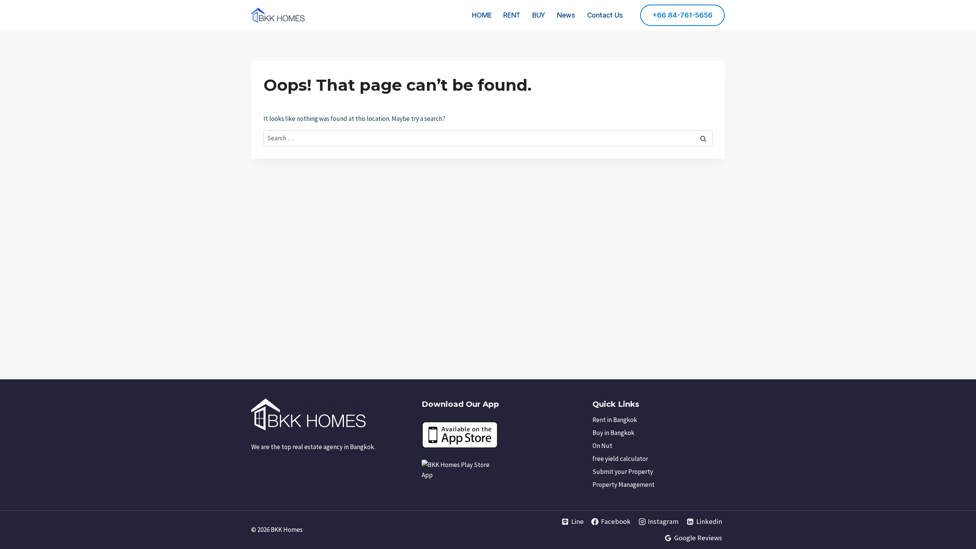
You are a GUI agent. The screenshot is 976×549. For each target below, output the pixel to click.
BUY (538, 15)
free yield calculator (620, 458)
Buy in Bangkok (613, 433)
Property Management (623, 484)
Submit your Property (622, 471)
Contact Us (605, 15)
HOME (481, 15)
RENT (511, 15)
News (566, 15)
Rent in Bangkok (614, 420)
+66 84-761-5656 (682, 15)
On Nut (602, 445)
